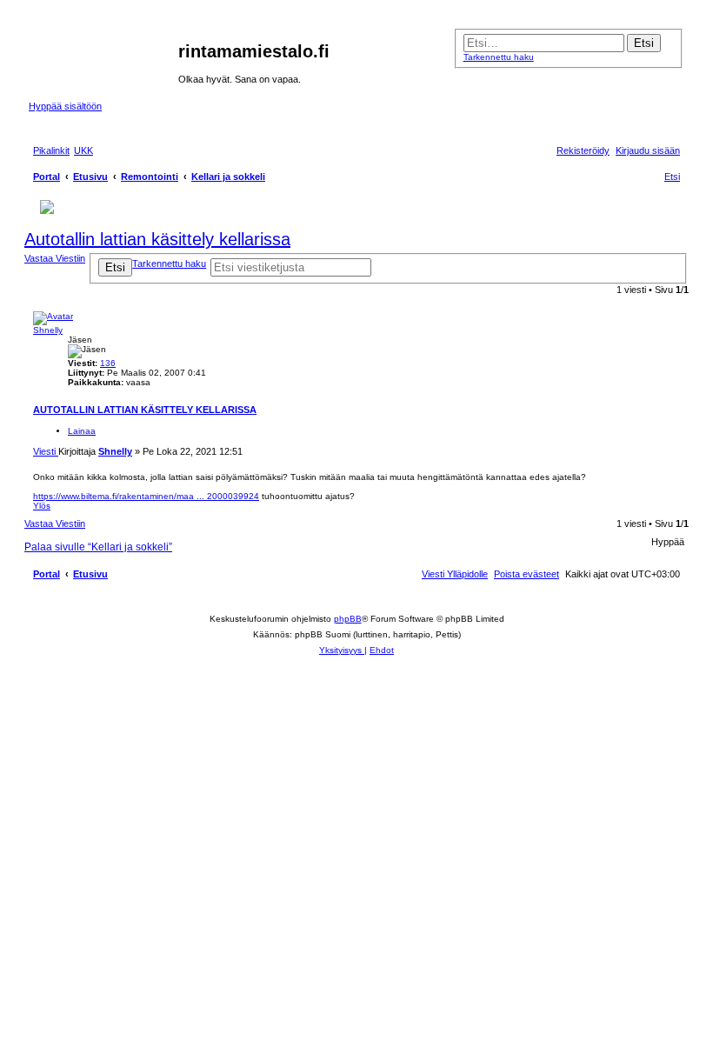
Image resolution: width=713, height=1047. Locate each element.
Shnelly (48, 330)
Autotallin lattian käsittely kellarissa (157, 239)
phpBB (348, 619)
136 (108, 363)
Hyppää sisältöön (65, 106)
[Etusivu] (103, 56)
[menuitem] (83, 150)
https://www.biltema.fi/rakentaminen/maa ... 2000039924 (146, 496)
